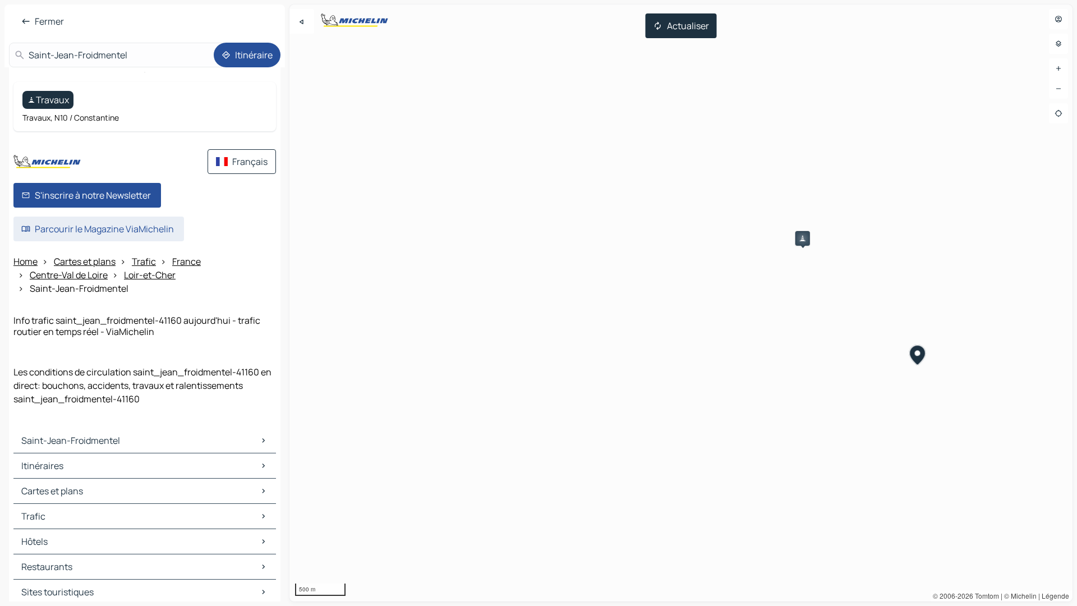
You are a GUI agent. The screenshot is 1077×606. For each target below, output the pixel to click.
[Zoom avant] (1058, 68)
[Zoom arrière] (1058, 89)
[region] (681, 303)
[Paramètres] (1058, 44)
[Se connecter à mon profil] (1058, 19)
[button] (802, 238)
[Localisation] (1058, 113)
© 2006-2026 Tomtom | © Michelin (985, 595)
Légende (1055, 595)
